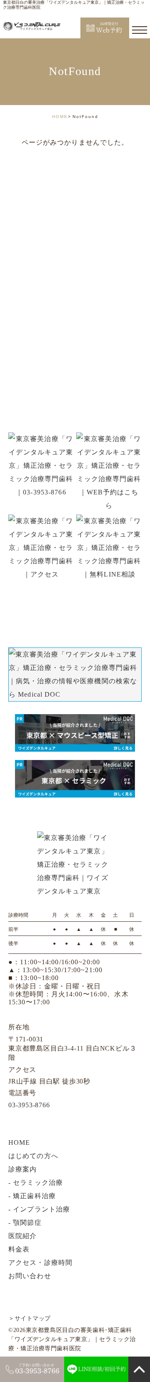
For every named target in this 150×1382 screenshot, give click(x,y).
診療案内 (22, 1169)
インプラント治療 (41, 1209)
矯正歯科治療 (34, 1195)
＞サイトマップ (29, 1318)
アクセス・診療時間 (40, 1262)
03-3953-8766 (29, 1105)
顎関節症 (27, 1222)
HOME (60, 116)
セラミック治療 (38, 1182)
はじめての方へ (33, 1155)
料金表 (19, 1249)
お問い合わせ (29, 1275)
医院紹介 (22, 1235)
